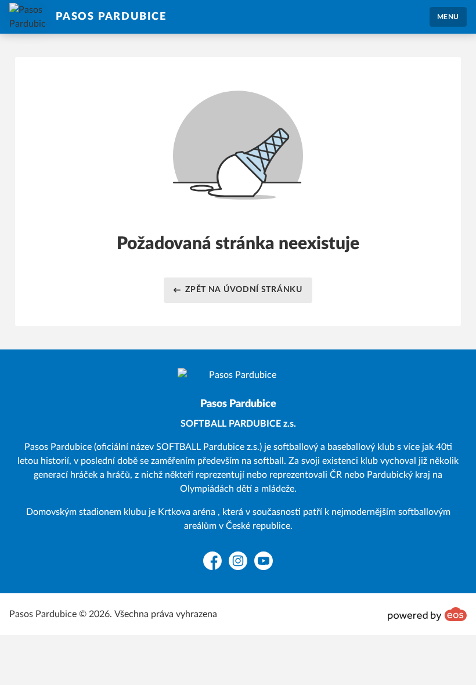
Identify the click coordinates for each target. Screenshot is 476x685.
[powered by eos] (427, 614)
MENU (448, 16)
